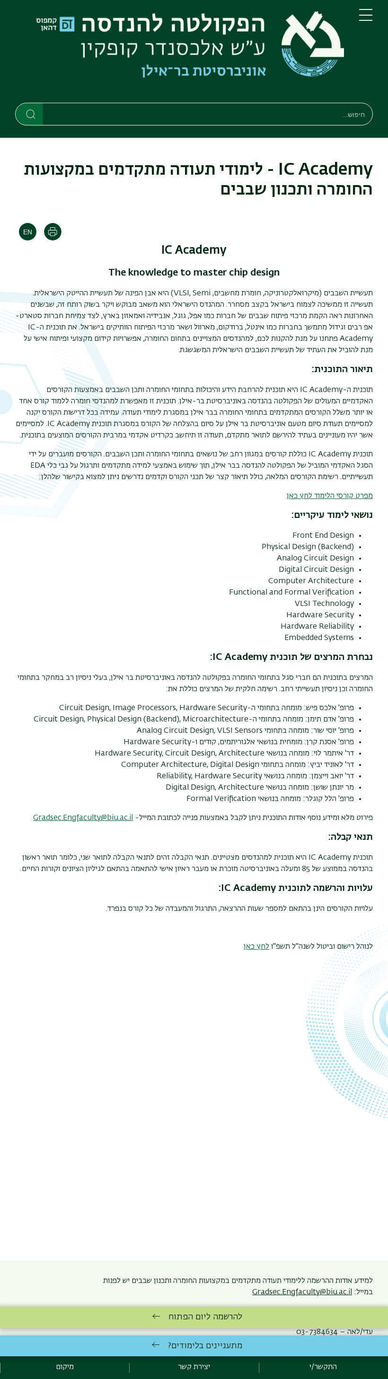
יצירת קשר (194, 1367)
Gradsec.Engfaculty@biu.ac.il (83, 818)
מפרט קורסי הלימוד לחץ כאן (330, 496)
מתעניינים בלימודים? (205, 1346)
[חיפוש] (30, 113)
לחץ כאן (256, 947)
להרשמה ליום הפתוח (205, 1317)
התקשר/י (323, 1367)
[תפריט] (365, 19)
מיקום (65, 1367)
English (27, 231)
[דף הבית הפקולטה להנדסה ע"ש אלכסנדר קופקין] (179, 53)
